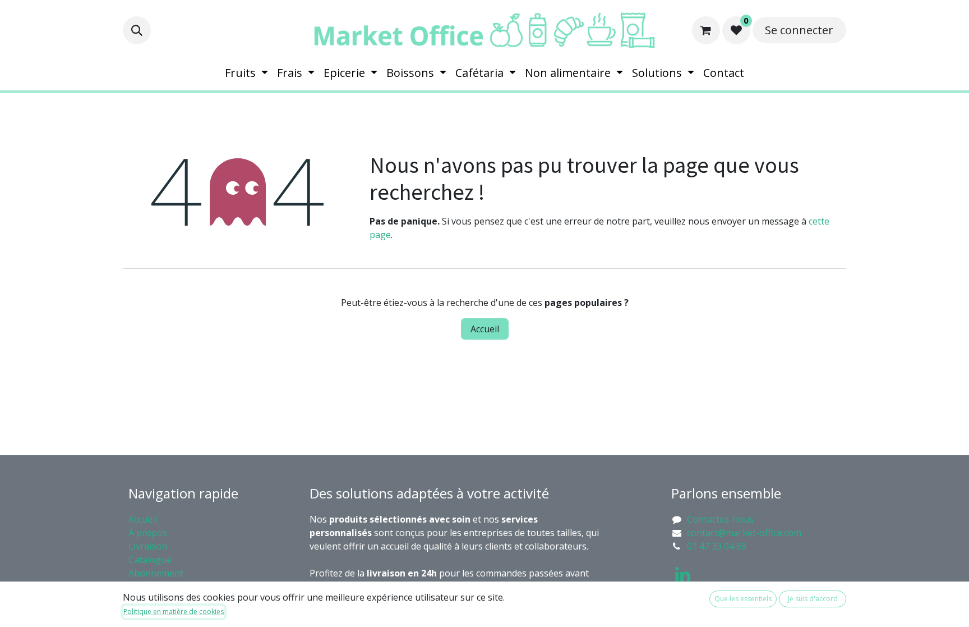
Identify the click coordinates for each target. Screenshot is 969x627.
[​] (683, 575)
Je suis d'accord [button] (813, 598)
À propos (148, 533)
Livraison (147, 546)
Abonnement (157, 573)
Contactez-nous (720, 519)
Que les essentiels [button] (743, 598)
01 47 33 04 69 (716, 546)
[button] (137, 30)
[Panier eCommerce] (706, 30)
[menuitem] (246, 73)
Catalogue (150, 559)
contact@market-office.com (744, 533)
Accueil (484, 329)
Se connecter (799, 30)
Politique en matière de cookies (173, 611)
